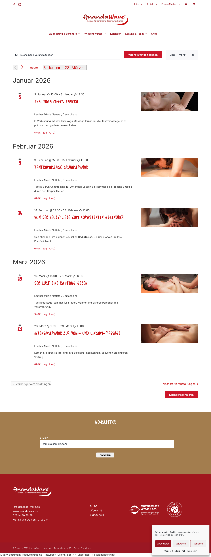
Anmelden (105, 455)
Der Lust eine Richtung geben (60, 283)
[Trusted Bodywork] (174, 502)
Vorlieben (198, 543)
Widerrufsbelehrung (82, 548)
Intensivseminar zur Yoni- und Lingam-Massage (77, 333)
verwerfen (181, 543)
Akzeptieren (163, 543)
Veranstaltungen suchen (143, 54)
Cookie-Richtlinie (172, 551)
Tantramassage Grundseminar (61, 167)
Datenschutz (59, 548)
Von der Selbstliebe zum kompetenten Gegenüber (79, 217)
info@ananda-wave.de (26, 506)
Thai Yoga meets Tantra (56, 102)
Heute (34, 67)
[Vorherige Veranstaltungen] (15, 67)
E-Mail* (44, 437)
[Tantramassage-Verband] (144, 506)
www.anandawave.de (25, 511)
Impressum (192, 551)
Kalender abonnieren (181, 394)
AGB (184, 551)
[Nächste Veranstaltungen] (22, 67)
